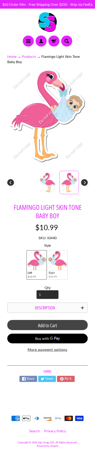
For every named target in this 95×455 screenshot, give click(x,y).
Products (29, 56)
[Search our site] (66, 41)
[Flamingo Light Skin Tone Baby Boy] (69, 182)
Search (34, 431)
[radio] (37, 265)
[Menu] (28, 41)
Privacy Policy (55, 431)
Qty (48, 287)
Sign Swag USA (46, 442)
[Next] (84, 182)
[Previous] (10, 182)
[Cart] (53, 41)
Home (12, 56)
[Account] (41, 41)
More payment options (47, 349)
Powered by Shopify (48, 445)
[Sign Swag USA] (47, 22)
